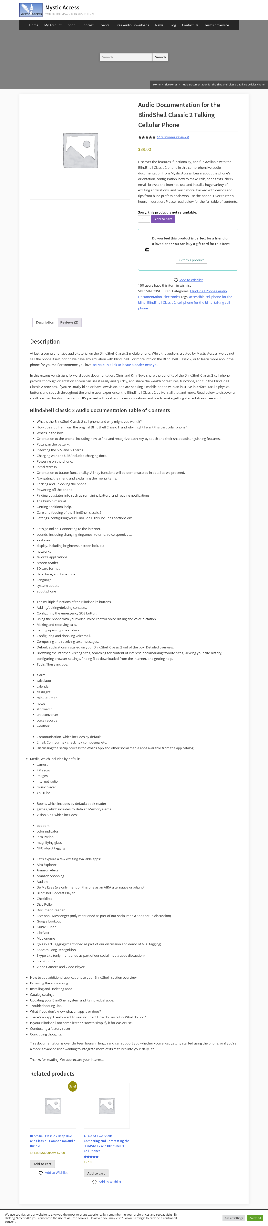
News (159, 25)
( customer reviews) (173, 137)
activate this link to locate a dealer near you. (126, 364)
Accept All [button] (255, 1218)
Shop (72, 25)
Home (33, 25)
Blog (173, 25)
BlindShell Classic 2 (161, 302)
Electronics (171, 84)
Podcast (88, 25)
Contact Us (190, 25)
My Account (53, 25)
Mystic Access (62, 7)
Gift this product (191, 260)
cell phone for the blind (194, 302)
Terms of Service (216, 25)
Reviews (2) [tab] (69, 322)
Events (104, 25)
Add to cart (163, 219)
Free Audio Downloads (132, 25)
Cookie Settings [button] (234, 1218)
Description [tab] (45, 322)
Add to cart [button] (42, 1164)
